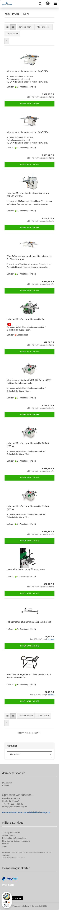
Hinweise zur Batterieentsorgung (16, 841)
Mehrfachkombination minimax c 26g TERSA (28, 71)
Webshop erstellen (20, 906)
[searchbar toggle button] (40, 4)
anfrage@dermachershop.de (14, 806)
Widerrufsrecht (8, 835)
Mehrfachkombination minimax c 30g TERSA (28, 132)
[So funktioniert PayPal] (9, 878)
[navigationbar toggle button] (55, 4)
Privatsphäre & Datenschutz (14, 838)
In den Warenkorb (29, 104)
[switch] (6, 905)
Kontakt (5, 786)
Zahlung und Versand (11, 832)
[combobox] (26, 27)
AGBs (4, 846)
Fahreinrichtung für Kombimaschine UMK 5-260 (29, 622)
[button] (7, 27)
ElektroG (6, 844)
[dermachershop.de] (6, 4)
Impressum (7, 783)
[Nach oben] (50, 905)
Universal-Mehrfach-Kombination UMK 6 (25, 319)
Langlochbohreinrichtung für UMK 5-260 (26, 569)
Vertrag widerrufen (12, 898)
